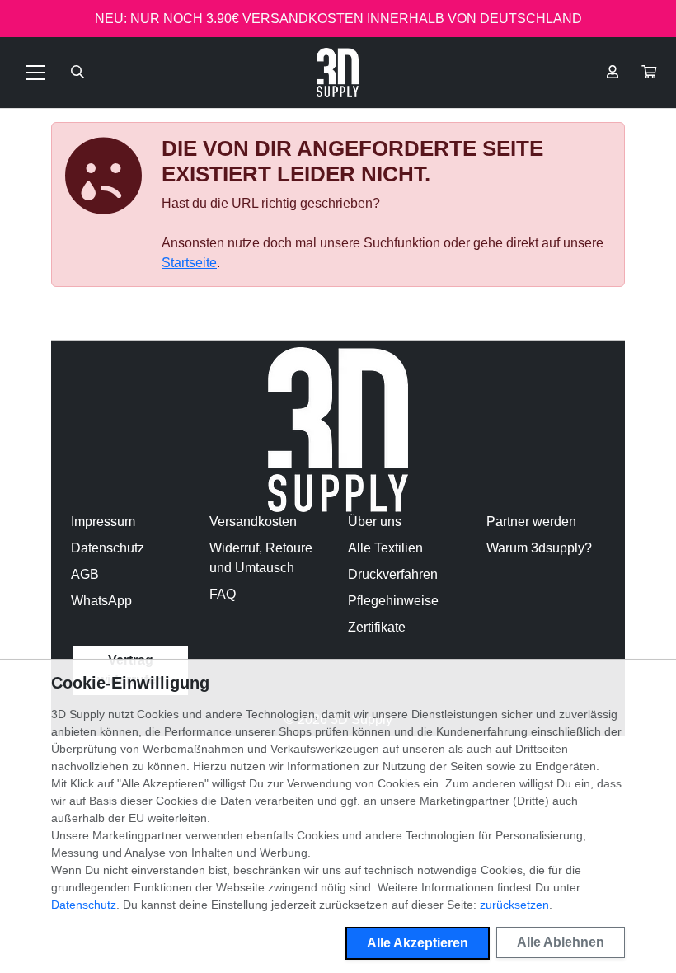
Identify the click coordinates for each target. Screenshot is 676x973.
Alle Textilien (385, 548)
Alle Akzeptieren (417, 943)
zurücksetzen (514, 904)
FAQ (222, 594)
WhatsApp (101, 601)
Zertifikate (377, 627)
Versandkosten (253, 522)
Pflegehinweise (393, 601)
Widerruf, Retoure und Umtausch (260, 558)
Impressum (103, 522)
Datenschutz (107, 548)
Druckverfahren (393, 574)
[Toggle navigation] (35, 72)
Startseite (189, 263)
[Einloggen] (612, 72)
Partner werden (531, 522)
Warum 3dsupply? (539, 548)
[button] (648, 72)
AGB (85, 574)
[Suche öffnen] (77, 72)
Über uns (374, 522)
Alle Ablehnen (560, 942)
